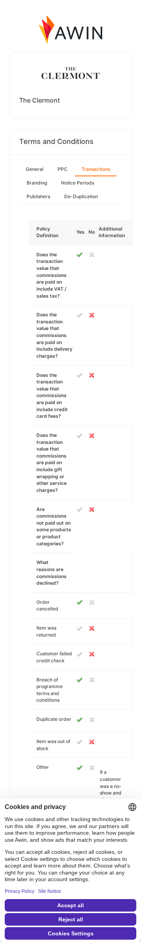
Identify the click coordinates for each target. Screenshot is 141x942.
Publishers (38, 196)
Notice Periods (77, 183)
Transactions (95, 169)
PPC (62, 169)
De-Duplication (81, 196)
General (34, 169)
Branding (37, 183)
